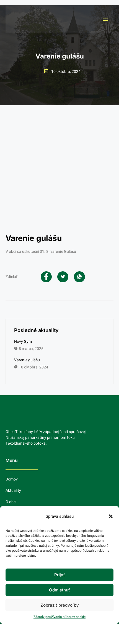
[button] (110, 516)
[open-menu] (105, 18)
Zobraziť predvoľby (59, 605)
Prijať (59, 574)
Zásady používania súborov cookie (59, 616)
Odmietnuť (59, 590)
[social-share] (46, 276)
